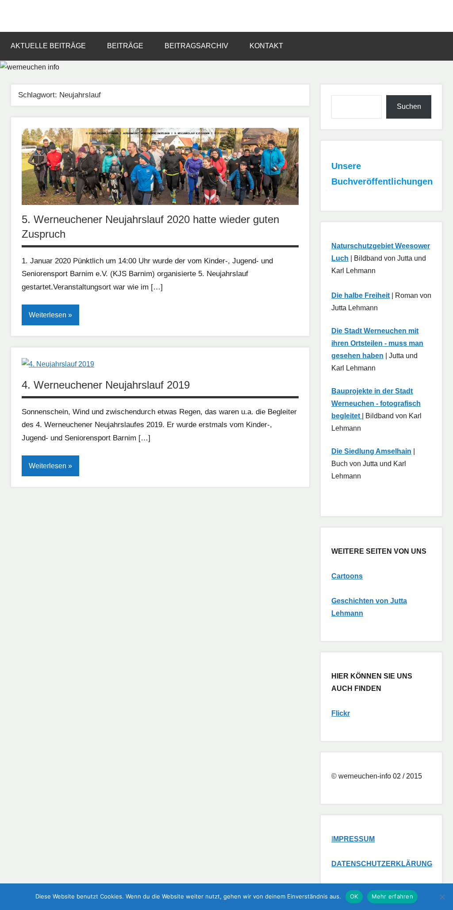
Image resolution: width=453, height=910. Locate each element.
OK (354, 896)
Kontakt (266, 46)
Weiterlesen (47, 315)
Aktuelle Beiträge (48, 46)
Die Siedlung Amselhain (371, 451)
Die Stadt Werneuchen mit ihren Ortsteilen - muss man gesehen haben (377, 343)
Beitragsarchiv (196, 46)
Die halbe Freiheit (360, 295)
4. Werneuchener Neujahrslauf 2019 (106, 385)
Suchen (409, 106)
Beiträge (125, 46)
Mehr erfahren (392, 896)
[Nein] (442, 896)
